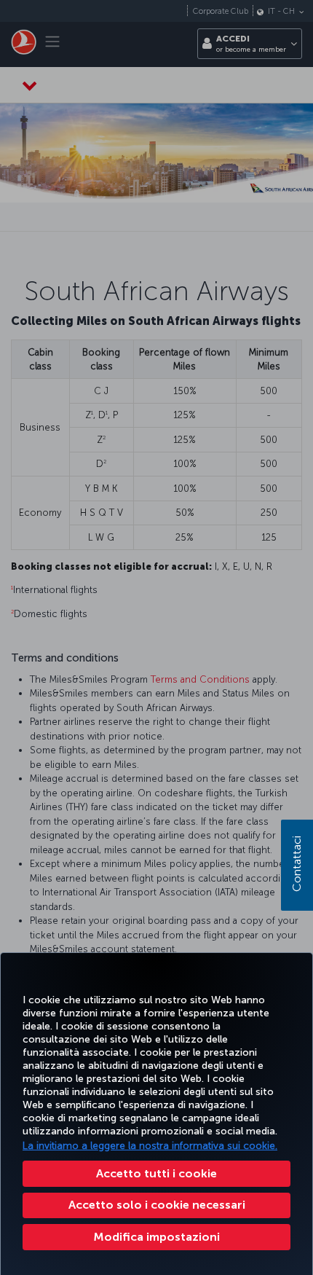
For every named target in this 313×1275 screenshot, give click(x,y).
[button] (156, 1237)
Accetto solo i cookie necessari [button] (156, 1205)
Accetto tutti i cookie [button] (156, 1173)
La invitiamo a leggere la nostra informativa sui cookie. (150, 1145)
